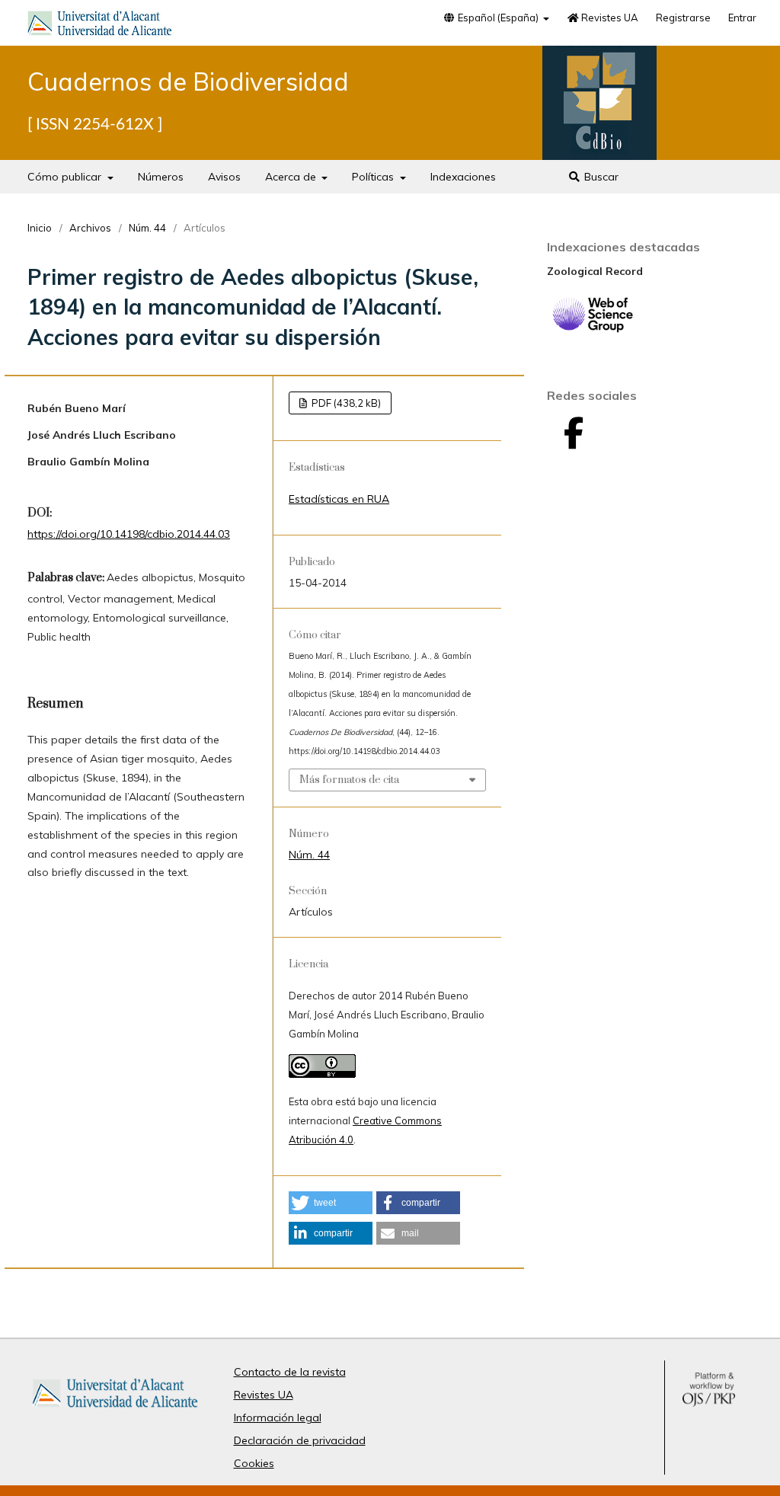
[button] (330, 1202)
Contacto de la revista (290, 1372)
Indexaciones (463, 177)
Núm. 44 (147, 228)
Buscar (600, 177)
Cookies (254, 1463)
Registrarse (683, 17)
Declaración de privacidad (300, 1440)
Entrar (742, 17)
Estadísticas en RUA (339, 499)
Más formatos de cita (349, 780)
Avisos (224, 177)
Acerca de (292, 177)
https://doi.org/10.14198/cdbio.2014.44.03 (128, 534)
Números (161, 177)
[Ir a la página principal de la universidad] (100, 26)
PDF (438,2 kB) (345, 403)
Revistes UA (608, 17)
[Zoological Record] (592, 329)
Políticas (374, 177)
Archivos (90, 228)
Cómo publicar (65, 177)
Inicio (39, 228)
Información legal (277, 1417)
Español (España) (498, 17)
